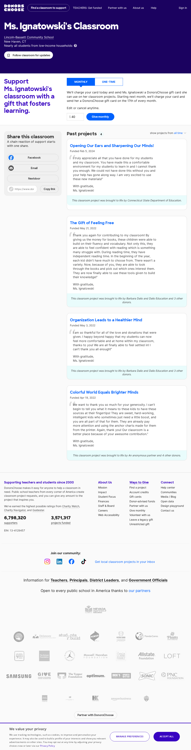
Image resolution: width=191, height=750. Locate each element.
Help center (168, 487)
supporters (15, 519)
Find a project (137, 487)
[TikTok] (83, 561)
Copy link (49, 189)
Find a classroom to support (48, 8)
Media (164, 496)
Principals (78, 580)
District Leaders (104, 580)
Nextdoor (34, 178)
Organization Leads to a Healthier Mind (106, 320)
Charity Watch (70, 506)
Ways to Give (139, 482)
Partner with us (117, 7)
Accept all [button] (167, 736)
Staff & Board (106, 505)
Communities (168, 492)
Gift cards (135, 496)
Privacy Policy (47, 745)
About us (138, 7)
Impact (102, 492)
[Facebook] (71, 561)
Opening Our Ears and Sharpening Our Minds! (112, 145)
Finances (103, 501)
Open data (167, 501)
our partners (139, 590)
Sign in (183, 7)
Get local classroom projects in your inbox (125, 562)
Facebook (34, 157)
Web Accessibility (108, 515)
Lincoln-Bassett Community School (29, 37)
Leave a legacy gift (141, 519)
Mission (102, 487)
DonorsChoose (14, 7)
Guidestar (38, 510)
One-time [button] (108, 81)
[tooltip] (75, 45)
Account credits (139, 492)
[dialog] (95, 736)
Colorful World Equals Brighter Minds (104, 392)
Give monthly (137, 510)
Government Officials (148, 580)
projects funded (61, 519)
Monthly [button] (80, 81)
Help (153, 7)
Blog (173, 496)
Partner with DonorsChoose (95, 715)
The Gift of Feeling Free (92, 222)
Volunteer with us (139, 515)
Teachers (59, 580)
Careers (103, 510)
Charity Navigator (15, 510)
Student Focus (107, 496)
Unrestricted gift (139, 524)
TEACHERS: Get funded (87, 7)
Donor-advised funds (142, 501)
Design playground (172, 505)
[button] (28, 55)
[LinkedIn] (59, 561)
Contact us (167, 510)
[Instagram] (47, 561)
